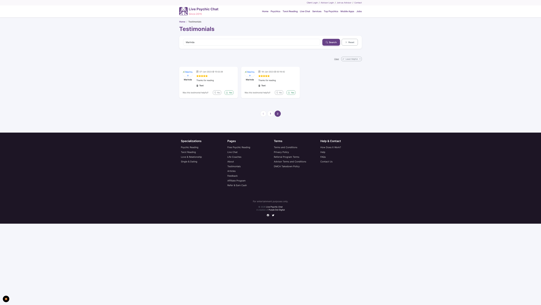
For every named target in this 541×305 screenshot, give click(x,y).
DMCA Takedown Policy (287, 166)
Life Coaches (234, 156)
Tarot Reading (188, 152)
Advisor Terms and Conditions (290, 161)
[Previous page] (263, 114)
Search (332, 42)
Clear (336, 59)
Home (182, 21)
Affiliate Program (236, 180)
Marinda (188, 79)
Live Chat (232, 152)
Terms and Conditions (285, 147)
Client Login (312, 2)
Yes (230, 92)
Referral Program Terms (286, 156)
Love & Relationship (191, 156)
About (230, 161)
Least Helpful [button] (352, 59)
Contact (358, 2)
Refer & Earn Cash (237, 185)
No (218, 92)
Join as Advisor (344, 2)
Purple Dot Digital (277, 210)
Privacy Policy (281, 152)
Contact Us (326, 161)
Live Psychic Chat (274, 207)
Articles (231, 171)
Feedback (232, 175)
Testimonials (234, 166)
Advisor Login (327, 2)
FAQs (323, 156)
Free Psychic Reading (238, 147)
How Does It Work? (330, 147)
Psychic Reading (189, 147)
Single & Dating (189, 161)
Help (322, 152)
